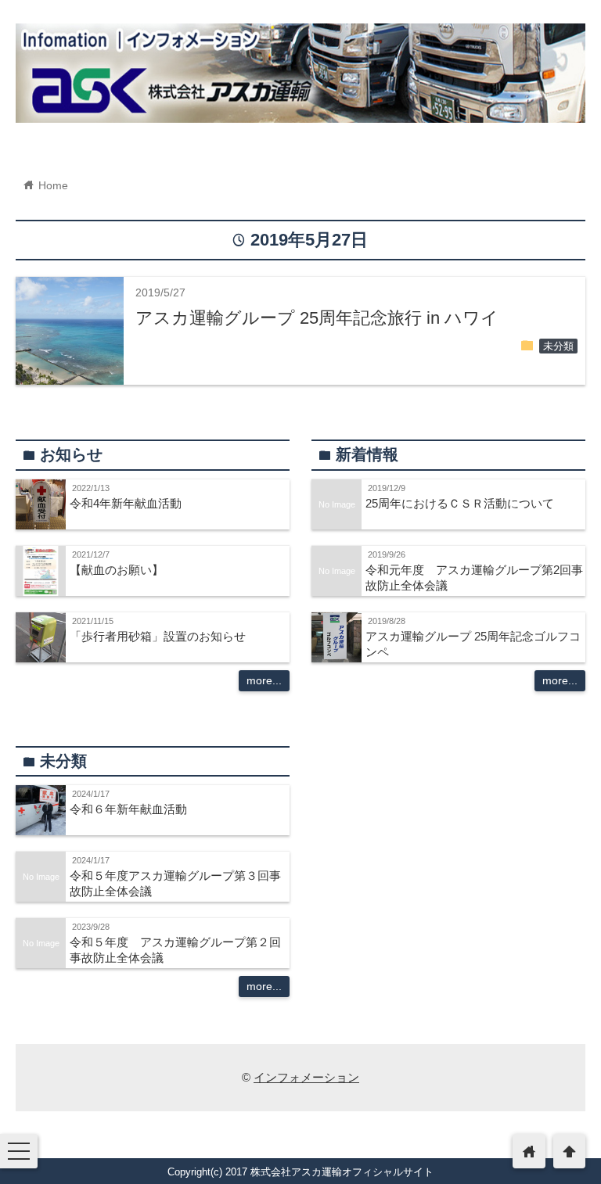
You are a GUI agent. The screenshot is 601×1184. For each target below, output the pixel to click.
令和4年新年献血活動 (126, 503)
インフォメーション (306, 1077)
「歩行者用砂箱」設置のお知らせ (158, 636)
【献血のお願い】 (117, 569)
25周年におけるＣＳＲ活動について (459, 503)
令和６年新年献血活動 (128, 809)
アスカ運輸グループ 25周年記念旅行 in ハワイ (316, 318)
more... (264, 680)
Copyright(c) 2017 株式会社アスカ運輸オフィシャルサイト (300, 1172)
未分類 (558, 346)
